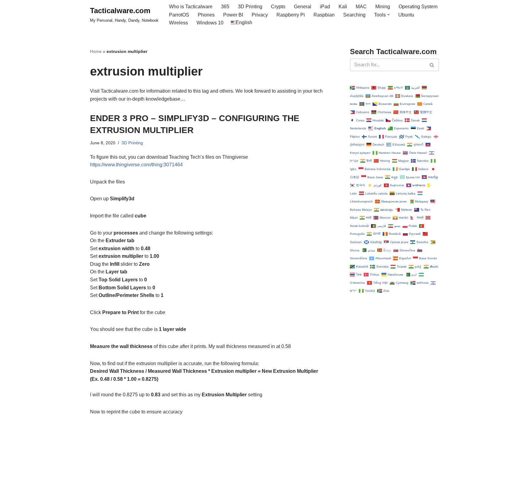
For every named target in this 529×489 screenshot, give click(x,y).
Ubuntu (406, 14)
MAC (361, 6)
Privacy (260, 14)
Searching (354, 14)
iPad (325, 6)
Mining (382, 6)
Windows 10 (210, 22)
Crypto (278, 6)
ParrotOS (179, 14)
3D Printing (250, 6)
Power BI (233, 14)
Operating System (418, 6)
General (302, 6)
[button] (388, 14)
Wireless (178, 22)
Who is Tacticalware (190, 6)
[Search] (432, 64)
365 (225, 6)
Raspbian (324, 14)
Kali (343, 6)
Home (96, 51)
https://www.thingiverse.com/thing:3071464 (136, 164)
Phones (206, 14)
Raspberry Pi (290, 14)
